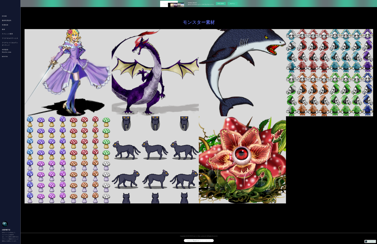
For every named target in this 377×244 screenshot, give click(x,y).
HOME (4, 16)
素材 (3, 29)
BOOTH (5, 56)
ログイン (232, 3)
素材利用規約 (6, 20)
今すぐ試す (221, 3)
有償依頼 (5, 25)
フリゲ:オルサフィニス (10, 38)
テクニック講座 (7, 34)
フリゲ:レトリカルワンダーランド (10, 44)
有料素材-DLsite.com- (7, 51)
